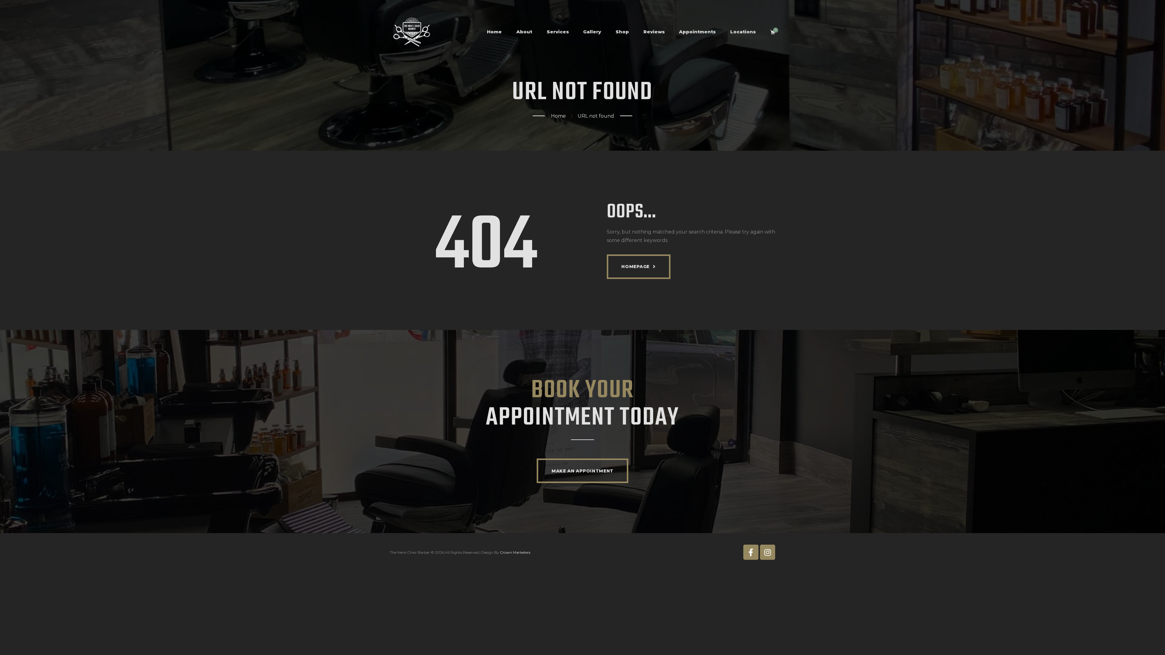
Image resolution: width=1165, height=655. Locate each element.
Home (558, 116)
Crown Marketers (515, 552)
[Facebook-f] (750, 552)
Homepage (635, 266)
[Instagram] (767, 552)
